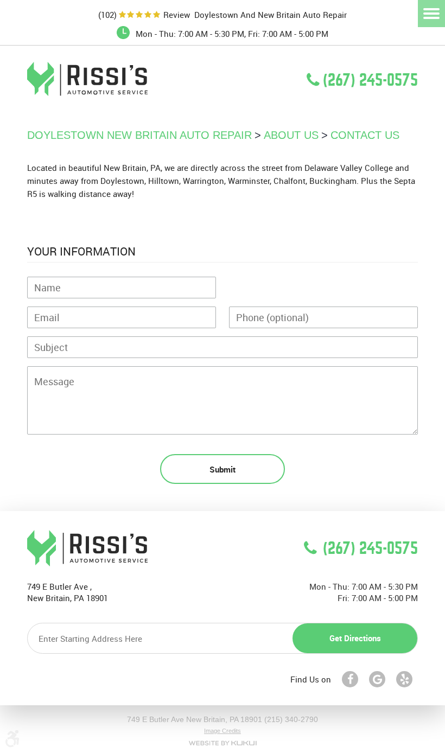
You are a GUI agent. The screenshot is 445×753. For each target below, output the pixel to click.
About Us (291, 135)
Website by (222, 743)
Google (377, 679)
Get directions (355, 638)
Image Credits (222, 731)
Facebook (350, 679)
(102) (107, 15)
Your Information (81, 251)
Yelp (404, 679)
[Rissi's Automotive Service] (87, 92)
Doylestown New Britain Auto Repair (139, 135)
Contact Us (364, 135)
